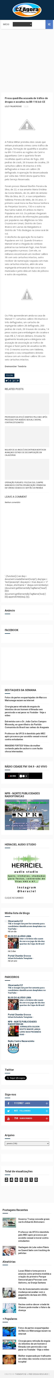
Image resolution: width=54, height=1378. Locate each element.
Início (6, 24)
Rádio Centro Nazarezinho (21, 1041)
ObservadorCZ (15, 921)
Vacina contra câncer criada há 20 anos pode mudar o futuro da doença (34, 1307)
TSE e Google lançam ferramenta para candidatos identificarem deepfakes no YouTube (27, 926)
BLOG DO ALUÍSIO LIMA (19, 936)
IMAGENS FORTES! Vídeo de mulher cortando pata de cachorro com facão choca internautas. (24, 748)
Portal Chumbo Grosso (19, 956)
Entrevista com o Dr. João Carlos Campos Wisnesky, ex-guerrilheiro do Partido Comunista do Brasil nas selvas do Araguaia (27, 724)
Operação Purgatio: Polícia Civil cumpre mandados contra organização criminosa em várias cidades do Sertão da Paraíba (25, 485)
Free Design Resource (38, 1374)
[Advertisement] (27, 58)
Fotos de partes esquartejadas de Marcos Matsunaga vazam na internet (34, 1331)
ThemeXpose (20, 1374)
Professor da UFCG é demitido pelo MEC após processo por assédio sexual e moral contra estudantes (26, 420)
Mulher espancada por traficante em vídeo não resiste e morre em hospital (34, 1359)
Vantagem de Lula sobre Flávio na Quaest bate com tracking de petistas (34, 1250)
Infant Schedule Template (20, 958)
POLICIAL (9, 375)
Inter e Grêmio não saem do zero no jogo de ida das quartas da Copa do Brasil (32, 941)
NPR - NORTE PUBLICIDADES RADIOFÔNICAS (22, 1022)
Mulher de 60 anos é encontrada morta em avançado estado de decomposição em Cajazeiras (25, 452)
